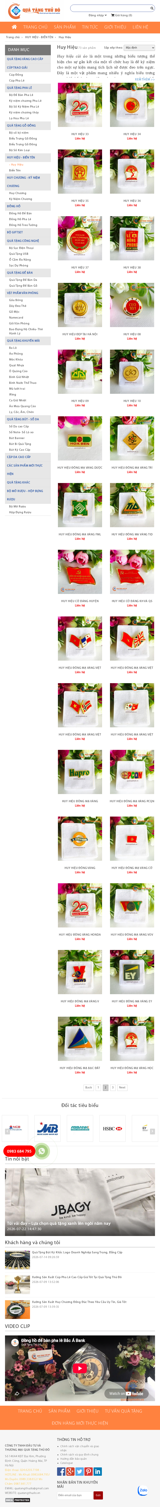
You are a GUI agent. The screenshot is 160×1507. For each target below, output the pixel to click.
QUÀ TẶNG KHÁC (18, 482)
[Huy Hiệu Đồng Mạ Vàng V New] (80, 972)
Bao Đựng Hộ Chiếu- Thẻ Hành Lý (26, 331)
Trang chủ (35, 27)
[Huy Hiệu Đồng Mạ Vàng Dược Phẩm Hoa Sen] (80, 438)
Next (122, 1087)
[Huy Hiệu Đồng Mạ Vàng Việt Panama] (80, 638)
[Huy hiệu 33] (80, 105)
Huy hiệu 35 (80, 201)
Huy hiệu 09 (80, 401)
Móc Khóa (16, 359)
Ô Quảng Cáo (18, 371)
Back (88, 1087)
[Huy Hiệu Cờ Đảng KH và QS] (132, 572)
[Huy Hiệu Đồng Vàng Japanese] (80, 839)
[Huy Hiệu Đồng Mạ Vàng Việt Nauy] (80, 705)
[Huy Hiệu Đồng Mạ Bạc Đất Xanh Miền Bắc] (80, 1039)
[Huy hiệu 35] (80, 171)
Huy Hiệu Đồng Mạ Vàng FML (80, 534)
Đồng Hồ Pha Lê (20, 219)
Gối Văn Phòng (19, 323)
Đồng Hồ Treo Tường (23, 225)
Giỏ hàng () (123, 15)
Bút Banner (17, 438)
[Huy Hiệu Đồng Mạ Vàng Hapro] (80, 772)
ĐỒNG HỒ (14, 206)
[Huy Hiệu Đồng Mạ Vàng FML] (80, 505)
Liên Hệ (140, 27)
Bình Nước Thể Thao (22, 383)
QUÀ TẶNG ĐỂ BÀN (20, 273)
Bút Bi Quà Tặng (20, 444)
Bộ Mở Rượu (17, 506)
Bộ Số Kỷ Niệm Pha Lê (24, 106)
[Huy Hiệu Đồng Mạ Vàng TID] (132, 505)
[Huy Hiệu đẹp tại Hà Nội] (80, 305)
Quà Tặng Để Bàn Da (23, 280)
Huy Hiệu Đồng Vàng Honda (80, 934)
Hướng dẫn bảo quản (73, 1459)
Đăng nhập (96, 15)
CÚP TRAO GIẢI (17, 67)
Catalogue (66, 1463)
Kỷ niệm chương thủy (24, 112)
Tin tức (90, 27)
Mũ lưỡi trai (17, 388)
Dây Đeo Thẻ (17, 306)
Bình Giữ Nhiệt (19, 377)
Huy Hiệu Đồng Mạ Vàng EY (132, 1001)
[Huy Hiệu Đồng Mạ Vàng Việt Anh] (132, 638)
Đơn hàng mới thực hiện (80, 1423)
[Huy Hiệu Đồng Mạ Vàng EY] (132, 972)
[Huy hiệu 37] (80, 238)
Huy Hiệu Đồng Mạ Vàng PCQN (132, 801)
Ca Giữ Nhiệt (17, 400)
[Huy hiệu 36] (132, 171)
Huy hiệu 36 (132, 201)
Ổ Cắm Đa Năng (20, 259)
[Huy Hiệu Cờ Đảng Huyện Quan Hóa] (80, 572)
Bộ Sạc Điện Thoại (21, 248)
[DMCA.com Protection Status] (17, 1500)
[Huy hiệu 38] (132, 238)
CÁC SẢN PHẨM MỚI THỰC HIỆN (25, 470)
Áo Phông (16, 353)
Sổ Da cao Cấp (19, 426)
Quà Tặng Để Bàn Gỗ (23, 285)
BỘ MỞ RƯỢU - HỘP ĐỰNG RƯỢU (25, 495)
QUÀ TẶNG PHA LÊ (19, 88)
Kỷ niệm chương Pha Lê (25, 101)
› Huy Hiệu (16, 164)
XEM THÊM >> (145, 79)
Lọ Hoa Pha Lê (19, 118)
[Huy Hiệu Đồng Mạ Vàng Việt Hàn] (132, 705)
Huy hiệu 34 (132, 134)
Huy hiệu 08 (132, 334)
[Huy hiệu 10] (132, 372)
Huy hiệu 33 (80, 134)
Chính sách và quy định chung (79, 1454)
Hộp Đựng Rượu (20, 512)
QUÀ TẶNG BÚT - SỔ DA (23, 419)
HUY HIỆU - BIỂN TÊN (21, 157)
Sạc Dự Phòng (18, 265)
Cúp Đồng (16, 75)
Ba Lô (13, 348)
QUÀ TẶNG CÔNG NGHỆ (23, 241)
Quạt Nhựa (16, 365)
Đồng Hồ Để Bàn (20, 213)
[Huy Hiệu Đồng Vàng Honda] (80, 905)
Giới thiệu (115, 27)
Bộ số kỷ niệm (19, 132)
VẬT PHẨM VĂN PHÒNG (22, 293)
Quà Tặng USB (19, 254)
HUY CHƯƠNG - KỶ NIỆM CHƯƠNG (23, 182)
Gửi (98, 1495)
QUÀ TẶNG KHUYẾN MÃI (23, 341)
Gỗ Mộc (14, 312)
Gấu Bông (16, 300)
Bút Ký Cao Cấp (19, 450)
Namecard (16, 317)
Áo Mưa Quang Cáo (22, 406)
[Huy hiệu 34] (132, 105)
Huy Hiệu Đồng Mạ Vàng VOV (132, 934)
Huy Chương (17, 193)
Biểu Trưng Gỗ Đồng (23, 138)
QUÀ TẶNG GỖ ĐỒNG (21, 125)
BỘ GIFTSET (15, 232)
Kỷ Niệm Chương (20, 199)
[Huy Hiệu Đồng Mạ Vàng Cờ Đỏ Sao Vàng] (132, 839)
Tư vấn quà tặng (123, 1411)
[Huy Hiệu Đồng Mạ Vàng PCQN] (132, 772)
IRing (12, 394)
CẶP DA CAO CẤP (19, 457)
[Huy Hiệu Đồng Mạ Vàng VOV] (132, 905)
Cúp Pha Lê (17, 80)
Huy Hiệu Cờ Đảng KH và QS (132, 601)
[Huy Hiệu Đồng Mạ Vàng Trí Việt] (132, 438)
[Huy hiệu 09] (80, 372)
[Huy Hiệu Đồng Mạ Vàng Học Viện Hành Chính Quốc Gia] (132, 1039)
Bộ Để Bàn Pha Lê (21, 95)
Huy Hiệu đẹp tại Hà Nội (79, 334)
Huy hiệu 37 (80, 267)
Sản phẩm (65, 27)
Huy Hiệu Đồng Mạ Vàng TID (132, 534)
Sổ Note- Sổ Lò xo (21, 432)
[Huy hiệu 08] (132, 305)
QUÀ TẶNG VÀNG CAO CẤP (25, 59)
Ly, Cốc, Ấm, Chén (21, 412)
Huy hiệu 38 (132, 267)
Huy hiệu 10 (132, 401)
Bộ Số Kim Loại (19, 150)
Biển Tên (15, 170)
